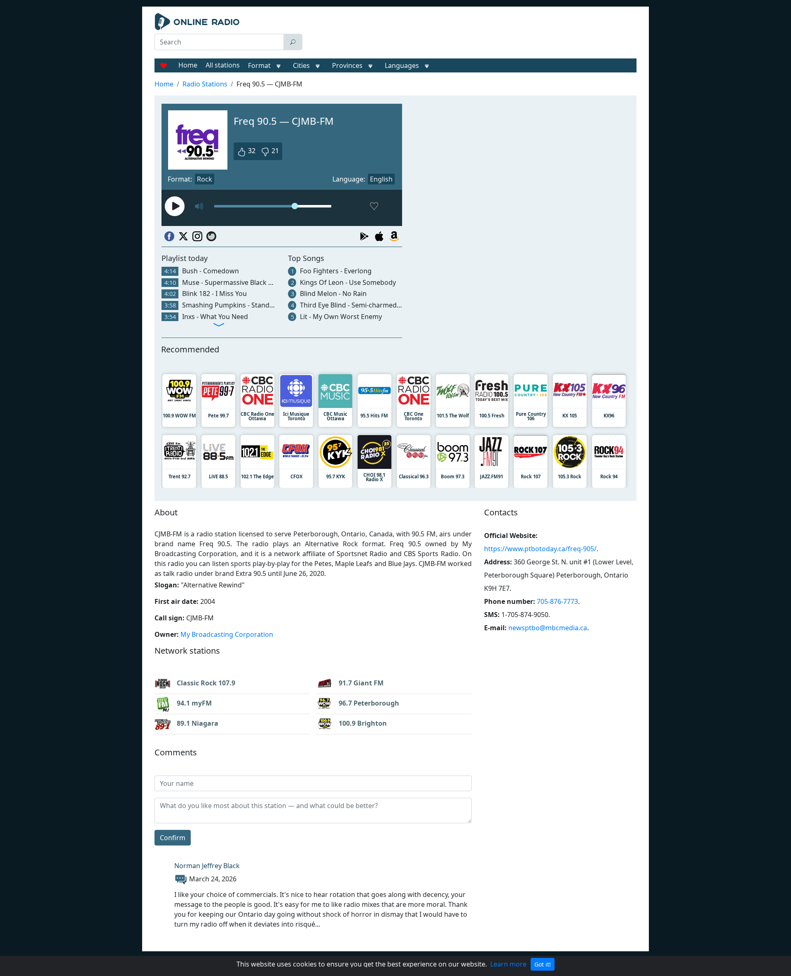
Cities (301, 65)
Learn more (508, 964)
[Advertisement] (471, 33)
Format (259, 65)
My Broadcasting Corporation (226, 634)
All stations (223, 65)
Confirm (172, 837)
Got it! (542, 964)
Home (187, 65)
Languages (402, 65)
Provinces (347, 65)
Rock (204, 179)
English (381, 179)
